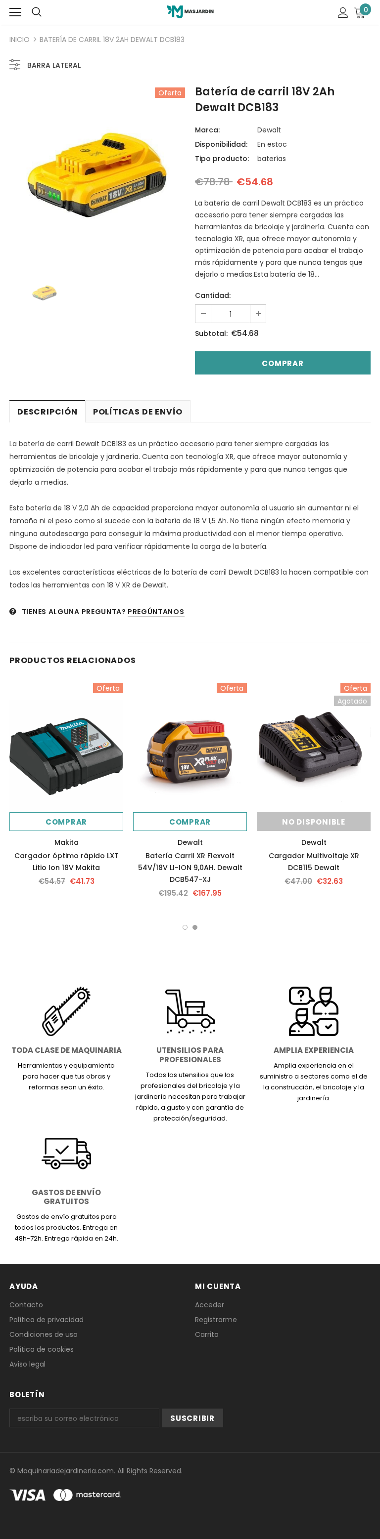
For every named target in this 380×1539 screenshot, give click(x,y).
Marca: (207, 130)
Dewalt (269, 130)
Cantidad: (213, 295)
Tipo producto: (222, 159)
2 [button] (194, 927)
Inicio (19, 39)
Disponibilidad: (221, 144)
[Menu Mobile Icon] (15, 12)
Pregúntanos (156, 612)
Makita (66, 842)
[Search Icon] (37, 12)
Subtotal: (211, 333)
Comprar (66, 822)
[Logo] (190, 11)
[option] (97, 175)
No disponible (313, 822)
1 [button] (185, 927)
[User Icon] (343, 12)
